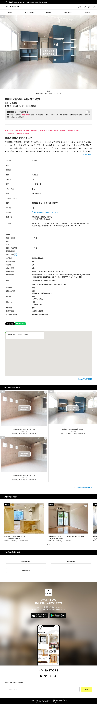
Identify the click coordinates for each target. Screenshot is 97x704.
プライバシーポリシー (45, 700)
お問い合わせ (63, 700)
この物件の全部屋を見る (84, 487)
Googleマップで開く (85, 379)
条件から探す (26, 561)
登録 (86, 689)
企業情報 (55, 700)
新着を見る (26, 570)
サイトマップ (34, 700)
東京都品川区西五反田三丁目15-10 (45, 212)
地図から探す (71, 561)
